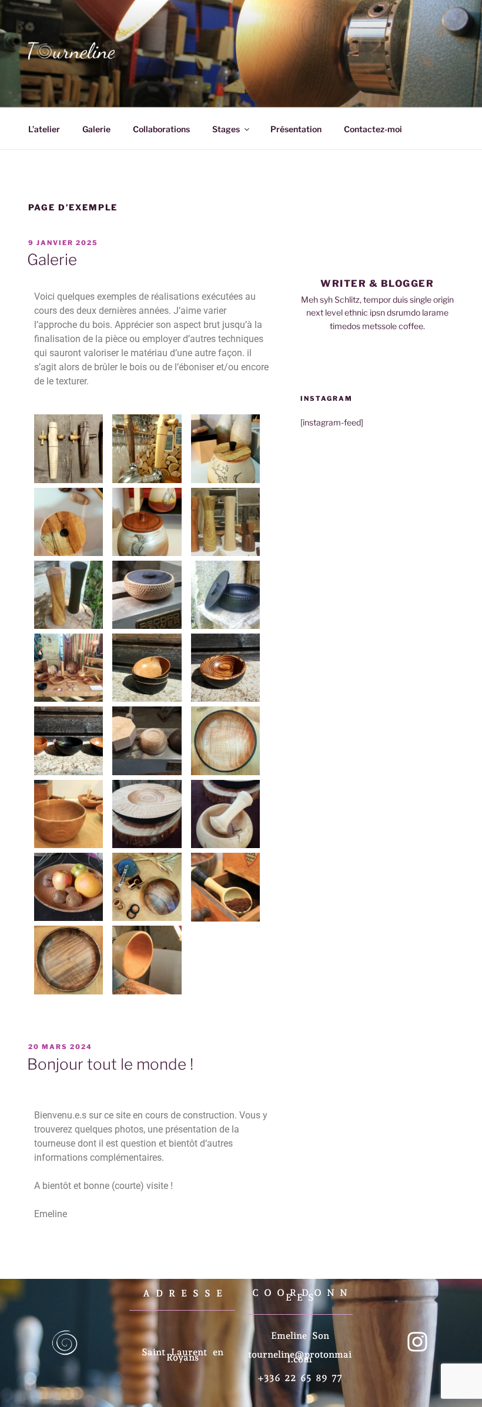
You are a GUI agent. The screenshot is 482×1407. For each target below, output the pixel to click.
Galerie (96, 129)
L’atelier (44, 129)
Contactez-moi (373, 129)
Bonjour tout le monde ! (110, 1064)
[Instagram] (417, 1342)
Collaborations (161, 129)
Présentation (296, 129)
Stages (226, 129)
